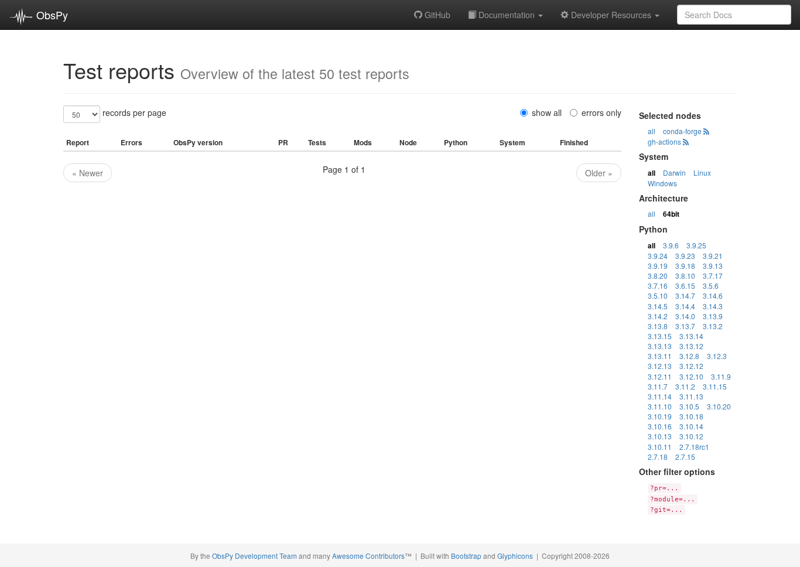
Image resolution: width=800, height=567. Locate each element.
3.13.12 (691, 346)
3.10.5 (689, 406)
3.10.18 (691, 416)
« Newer (87, 173)
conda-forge (682, 131)
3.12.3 (717, 356)
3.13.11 (660, 356)
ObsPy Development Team (254, 556)
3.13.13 (660, 346)
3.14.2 (658, 316)
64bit (671, 214)
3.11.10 (660, 406)
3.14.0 (685, 316)
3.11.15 (715, 386)
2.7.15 (685, 457)
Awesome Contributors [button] (368, 556)
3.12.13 (660, 366)
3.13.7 (685, 326)
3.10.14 (691, 426)
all (651, 131)
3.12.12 (691, 366)
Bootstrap (466, 556)
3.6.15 (685, 286)
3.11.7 (658, 386)
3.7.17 (713, 276)
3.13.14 (691, 336)
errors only (601, 112)
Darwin (674, 172)
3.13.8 (658, 326)
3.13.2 (713, 326)
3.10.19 (660, 416)
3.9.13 (713, 266)
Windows (662, 183)
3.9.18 (685, 266)
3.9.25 (696, 245)
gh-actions (664, 141)
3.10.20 (719, 406)
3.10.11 (660, 447)
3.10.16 (660, 426)
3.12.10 (691, 376)
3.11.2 (685, 386)
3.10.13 (660, 436)
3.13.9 (713, 316)
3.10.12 (691, 436)
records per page (134, 112)
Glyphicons (515, 556)
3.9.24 (658, 256)
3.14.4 (685, 306)
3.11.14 (660, 396)
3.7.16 (658, 286)
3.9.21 (713, 256)
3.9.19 (658, 266)
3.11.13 (691, 396)
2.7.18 (658, 457)
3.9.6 (671, 245)
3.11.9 (721, 376)
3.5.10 (658, 295)
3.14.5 (658, 306)
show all (547, 112)
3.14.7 (685, 295)
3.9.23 (685, 256)
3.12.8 (689, 356)
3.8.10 (685, 276)
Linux (702, 172)
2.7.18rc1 (694, 447)
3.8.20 (658, 276)
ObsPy (50, 14)
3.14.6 (713, 295)
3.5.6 (711, 286)
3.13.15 (660, 336)
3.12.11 (660, 376)
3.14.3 (713, 306)
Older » (599, 173)
